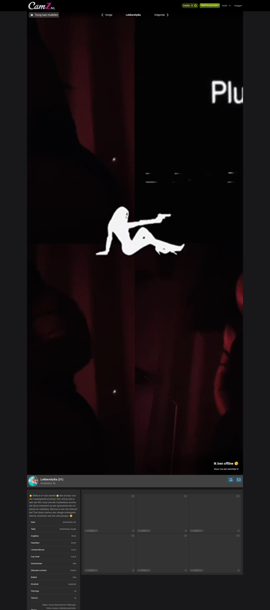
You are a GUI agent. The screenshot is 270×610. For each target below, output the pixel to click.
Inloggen (238, 5)
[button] (226, 5)
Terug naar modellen (46, 14)
